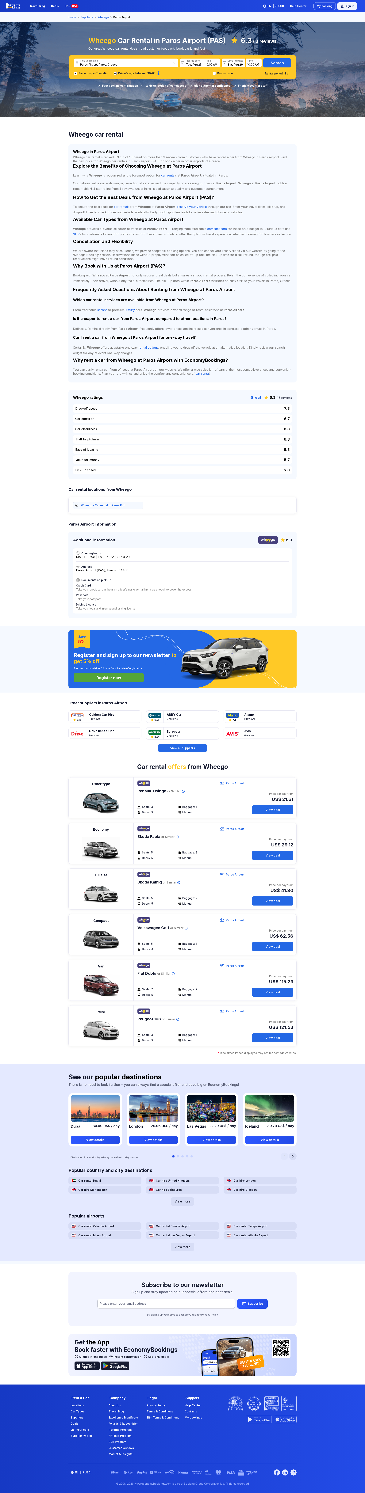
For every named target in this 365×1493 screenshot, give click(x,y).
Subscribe (255, 1303)
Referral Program (120, 1429)
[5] (191, 1156)
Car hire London (244, 1180)
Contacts (191, 1411)
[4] (187, 1156)
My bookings (193, 1417)
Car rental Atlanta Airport (250, 1235)
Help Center (298, 6)
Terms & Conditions (160, 1411)
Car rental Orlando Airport (96, 1226)
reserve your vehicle (192, 207)
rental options (148, 347)
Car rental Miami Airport (94, 1235)
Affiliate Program (120, 1435)
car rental (168, 175)
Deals (55, 6)
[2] (177, 1156)
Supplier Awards (82, 1435)
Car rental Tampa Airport (250, 1226)
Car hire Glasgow (245, 1189)
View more (182, 1201)
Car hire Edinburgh (169, 1189)
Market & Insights (121, 1454)
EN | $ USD (275, 6)
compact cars (217, 229)
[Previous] (284, 1156)
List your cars (80, 1429)
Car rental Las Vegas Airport (175, 1235)
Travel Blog (37, 6)
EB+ (71, 6)
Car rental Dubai (89, 1180)
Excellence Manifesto (123, 1417)
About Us (115, 1405)
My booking (324, 6)
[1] (173, 1156)
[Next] (293, 1156)
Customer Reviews (121, 1447)
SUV (76, 234)
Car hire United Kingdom (173, 1180)
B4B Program (117, 1441)
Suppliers (77, 1417)
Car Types (77, 1411)
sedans (102, 310)
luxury (130, 310)
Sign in (349, 6)
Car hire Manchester (92, 1189)
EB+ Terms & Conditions (163, 1417)
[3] (182, 1156)
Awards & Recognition (123, 1423)
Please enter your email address (123, 1303)
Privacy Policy (209, 1314)
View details (95, 1140)
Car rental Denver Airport (173, 1226)
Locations (77, 1405)
